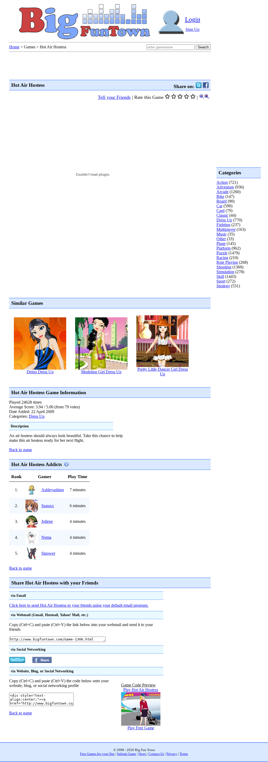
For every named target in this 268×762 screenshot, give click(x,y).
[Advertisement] (104, 381)
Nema (46, 537)
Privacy (171, 754)
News (142, 754)
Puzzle (221, 253)
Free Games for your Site (97, 754)
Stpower (48, 553)
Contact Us (156, 754)
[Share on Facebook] (206, 86)
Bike (220, 196)
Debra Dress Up (40, 372)
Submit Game (126, 754)
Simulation (225, 272)
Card (220, 210)
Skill (220, 276)
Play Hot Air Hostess (140, 689)
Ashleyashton (52, 490)
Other (221, 239)
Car (219, 206)
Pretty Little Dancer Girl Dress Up (162, 371)
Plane (221, 243)
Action (222, 182)
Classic (222, 215)
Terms (184, 754)
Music (221, 234)
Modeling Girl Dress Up (101, 372)
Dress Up (36, 416)
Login (192, 19)
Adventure (225, 187)
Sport (220, 281)
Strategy (223, 286)
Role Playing (227, 262)
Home (14, 47)
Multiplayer (226, 229)
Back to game (20, 450)
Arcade (222, 192)
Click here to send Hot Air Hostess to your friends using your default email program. (78, 605)
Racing (222, 257)
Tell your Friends (114, 97)
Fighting (223, 224)
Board (221, 201)
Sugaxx (47, 505)
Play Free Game (140, 728)
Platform (223, 248)
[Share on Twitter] (199, 86)
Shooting (223, 267)
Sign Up (192, 29)
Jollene (47, 521)
